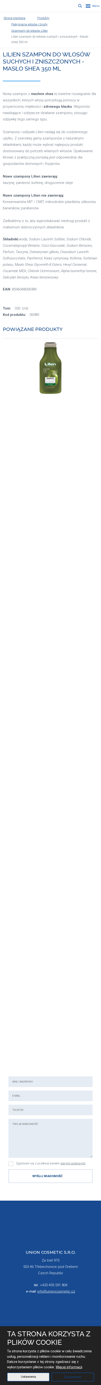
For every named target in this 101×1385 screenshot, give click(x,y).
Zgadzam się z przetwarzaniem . (51, 1163)
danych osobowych (72, 1163)
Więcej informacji (69, 1367)
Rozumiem (72, 1377)
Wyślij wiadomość (47, 1176)
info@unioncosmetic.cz (56, 1291)
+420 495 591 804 (53, 1285)
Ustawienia (28, 1376)
